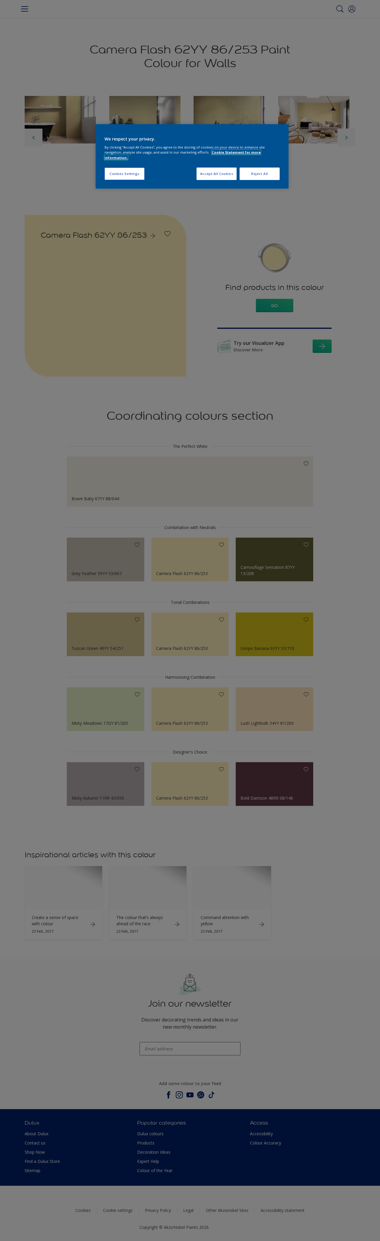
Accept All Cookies (216, 173)
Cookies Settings (125, 173)
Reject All (259, 173)
